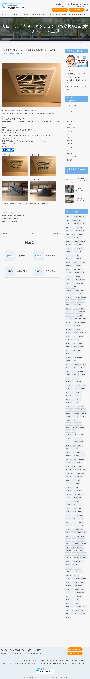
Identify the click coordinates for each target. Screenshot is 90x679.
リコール (83, 385)
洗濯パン (76, 550)
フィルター (68, 223)
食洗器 (80, 244)
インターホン (80, 519)
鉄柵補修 (81, 515)
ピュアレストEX (77, 438)
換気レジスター (80, 540)
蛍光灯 (74, 336)
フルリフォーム (70, 276)
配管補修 (83, 410)
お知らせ (69, 108)
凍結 (79, 350)
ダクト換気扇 (74, 543)
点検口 (75, 417)
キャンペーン (73, 367)
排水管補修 (81, 427)
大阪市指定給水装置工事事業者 (73, 469)
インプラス (68, 438)
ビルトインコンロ (70, 237)
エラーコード (76, 378)
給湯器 (69, 118)
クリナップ (68, 501)
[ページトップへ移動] (87, 651)
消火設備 (78, 230)
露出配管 (68, 554)
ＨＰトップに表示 (72, 157)
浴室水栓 (68, 413)
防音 (84, 223)
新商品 (83, 389)
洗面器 (67, 448)
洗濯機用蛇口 (76, 262)
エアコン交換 (78, 396)
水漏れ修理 (82, 241)
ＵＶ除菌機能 (83, 543)
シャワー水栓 (78, 318)
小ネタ (67, 287)
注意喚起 (68, 420)
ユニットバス (69, 613)
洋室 (80, 497)
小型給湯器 (76, 273)
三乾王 (77, 385)
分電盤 (81, 529)
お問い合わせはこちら (59, 10)
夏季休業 (80, 445)
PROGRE (75, 427)
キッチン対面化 (70, 297)
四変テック (80, 512)
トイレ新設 (68, 585)
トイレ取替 (79, 315)
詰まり (76, 241)
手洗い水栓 (68, 557)
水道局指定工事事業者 (71, 304)
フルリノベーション (71, 294)
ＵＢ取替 (84, 578)
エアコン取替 (69, 494)
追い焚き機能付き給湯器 (72, 364)
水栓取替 (68, 378)
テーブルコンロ (69, 592)
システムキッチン (70, 315)
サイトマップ (83, 664)
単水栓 (67, 547)
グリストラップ (70, 255)
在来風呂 (73, 508)
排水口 (80, 227)
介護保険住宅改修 (78, 476)
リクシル (68, 280)
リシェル (68, 311)
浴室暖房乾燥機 (70, 266)
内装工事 (69, 147)
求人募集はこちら (76, 10)
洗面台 (67, 346)
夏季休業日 (78, 276)
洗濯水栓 (77, 536)
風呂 (72, 610)
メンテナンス (71, 141)
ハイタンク (73, 301)
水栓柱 (76, 589)
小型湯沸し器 (83, 554)
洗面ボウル (68, 575)
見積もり (68, 617)
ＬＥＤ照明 (83, 413)
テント (73, 596)
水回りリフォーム (70, 606)
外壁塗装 (68, 462)
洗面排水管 (68, 308)
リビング (68, 497)
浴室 (67, 459)
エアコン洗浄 (69, 241)
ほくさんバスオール (77, 462)
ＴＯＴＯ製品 (81, 459)
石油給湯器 (68, 273)
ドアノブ (68, 480)
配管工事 (69, 144)
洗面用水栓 (75, 374)
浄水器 (74, 431)
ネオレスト (77, 389)
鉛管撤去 (73, 234)
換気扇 (67, 220)
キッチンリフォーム (76, 392)
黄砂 (80, 220)
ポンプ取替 (81, 367)
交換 (68, 134)
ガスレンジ (78, 399)
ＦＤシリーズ (69, 424)
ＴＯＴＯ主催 (69, 483)
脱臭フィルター (70, 230)
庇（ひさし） (79, 571)
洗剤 (67, 350)
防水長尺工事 (69, 403)
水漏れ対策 (74, 448)
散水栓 (79, 508)
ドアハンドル (75, 480)
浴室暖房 (81, 441)
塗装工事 (73, 533)
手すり (67, 508)
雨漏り (67, 596)
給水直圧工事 (69, 410)
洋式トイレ (68, 248)
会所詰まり (78, 266)
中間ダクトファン (70, 371)
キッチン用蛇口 (80, 283)
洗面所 (67, 610)
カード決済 (73, 459)
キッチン (69, 124)
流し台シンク (81, 301)
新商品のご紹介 (76, 420)
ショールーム (77, 248)
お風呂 (75, 244)
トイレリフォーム (70, 343)
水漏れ (83, 613)
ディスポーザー (69, 385)
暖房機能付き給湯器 (71, 360)
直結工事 (68, 262)
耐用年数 (78, 297)
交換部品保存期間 (80, 592)
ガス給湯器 (82, 280)
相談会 (80, 304)
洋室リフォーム (70, 571)
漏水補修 (69, 160)
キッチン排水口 (78, 490)
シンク (79, 294)
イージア (75, 515)
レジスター (80, 434)
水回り (83, 248)
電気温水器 (70, 153)
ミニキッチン (83, 557)
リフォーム (78, 258)
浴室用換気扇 (76, 413)
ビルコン (68, 515)
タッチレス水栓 (82, 332)
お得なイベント (70, 353)
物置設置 (76, 501)
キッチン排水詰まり (71, 434)
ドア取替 (77, 483)
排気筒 (81, 547)
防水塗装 (80, 533)
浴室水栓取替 (74, 547)
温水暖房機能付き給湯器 (72, 290)
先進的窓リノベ (70, 399)
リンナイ (76, 599)
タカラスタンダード (71, 512)
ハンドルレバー (80, 406)
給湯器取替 (68, 417)
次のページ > (56, 233)
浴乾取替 (68, 336)
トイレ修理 (82, 374)
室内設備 (68, 427)
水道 (82, 610)
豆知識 (67, 392)
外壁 (82, 526)
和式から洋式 (69, 396)
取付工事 (68, 441)
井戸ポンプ (82, 455)
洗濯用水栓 (68, 476)
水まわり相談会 (80, 473)
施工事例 (69, 112)
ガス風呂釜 (81, 504)
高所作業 (78, 578)
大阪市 (77, 603)
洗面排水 (68, 540)
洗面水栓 (68, 561)
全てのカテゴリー (72, 105)
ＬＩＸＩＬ (75, 280)
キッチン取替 (69, 490)
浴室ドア (79, 237)
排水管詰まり (69, 389)
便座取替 (75, 441)
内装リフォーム (70, 381)
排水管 (67, 466)
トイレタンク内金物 (71, 445)
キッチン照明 (78, 424)
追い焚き (68, 269)
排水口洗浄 (75, 554)
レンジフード (73, 227)
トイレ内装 (73, 350)
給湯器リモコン (70, 603)
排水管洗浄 (77, 329)
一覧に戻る (31, 233)
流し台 (67, 339)
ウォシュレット (70, 258)
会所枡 (84, 469)
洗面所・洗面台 (71, 128)
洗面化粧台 (68, 251)
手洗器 (82, 536)
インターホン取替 (70, 519)
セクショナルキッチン (79, 308)
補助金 (67, 234)
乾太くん (77, 403)
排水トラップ (76, 564)
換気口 (67, 543)
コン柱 (81, 589)
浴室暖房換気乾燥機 (78, 585)
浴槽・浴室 (70, 121)
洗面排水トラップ (70, 283)
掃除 (77, 255)
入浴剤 (74, 269)
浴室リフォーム (80, 452)
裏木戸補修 (68, 244)
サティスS (82, 364)
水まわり (83, 273)
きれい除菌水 (69, 329)
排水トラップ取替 (78, 357)
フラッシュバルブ (70, 406)
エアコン (76, 575)
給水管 (81, 550)
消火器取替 (68, 322)
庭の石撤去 (78, 381)
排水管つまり (74, 346)
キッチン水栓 (82, 311)
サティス (75, 311)
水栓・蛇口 (70, 131)
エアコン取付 (82, 417)
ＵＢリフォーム (77, 251)
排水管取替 (68, 357)
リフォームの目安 (70, 325)
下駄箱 (67, 533)
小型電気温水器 (70, 487)
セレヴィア (68, 599)
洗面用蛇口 (76, 322)
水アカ (81, 346)
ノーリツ (82, 290)
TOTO (77, 487)
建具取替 (75, 561)
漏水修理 (76, 455)
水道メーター (82, 216)
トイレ (69, 115)
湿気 (83, 230)
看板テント (79, 596)
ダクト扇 (68, 431)
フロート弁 (77, 568)
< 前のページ (6, 233)
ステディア (74, 522)
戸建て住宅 (75, 529)
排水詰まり (68, 216)
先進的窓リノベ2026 (71, 504)
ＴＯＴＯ (78, 353)
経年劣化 (68, 529)
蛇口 (67, 227)
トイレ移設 (68, 455)
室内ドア (81, 561)
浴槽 (85, 533)
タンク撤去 (76, 526)
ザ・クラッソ (69, 582)
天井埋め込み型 (70, 578)
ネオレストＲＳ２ (81, 371)
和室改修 (75, 497)
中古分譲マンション (79, 494)
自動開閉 (73, 287)
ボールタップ (69, 568)
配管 (67, 367)
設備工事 (69, 137)
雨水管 (78, 325)
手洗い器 (80, 269)
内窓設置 (83, 262)
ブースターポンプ (70, 473)
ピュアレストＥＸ (79, 582)
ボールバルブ (74, 339)
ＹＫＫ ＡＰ (69, 589)
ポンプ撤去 (68, 526)
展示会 (75, 216)
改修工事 (73, 466)
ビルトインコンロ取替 (71, 332)
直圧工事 (81, 522)
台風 (67, 301)
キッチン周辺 (69, 318)
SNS (68, 150)
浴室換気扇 (80, 336)
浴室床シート (69, 536)
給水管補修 (79, 343)
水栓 (74, 540)
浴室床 (67, 522)
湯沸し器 (68, 374)
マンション (77, 613)
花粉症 (84, 318)
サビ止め (83, 322)
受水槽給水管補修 (70, 452)
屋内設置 (68, 564)
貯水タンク (80, 234)
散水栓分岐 (68, 550)
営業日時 (84, 297)
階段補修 (80, 466)
